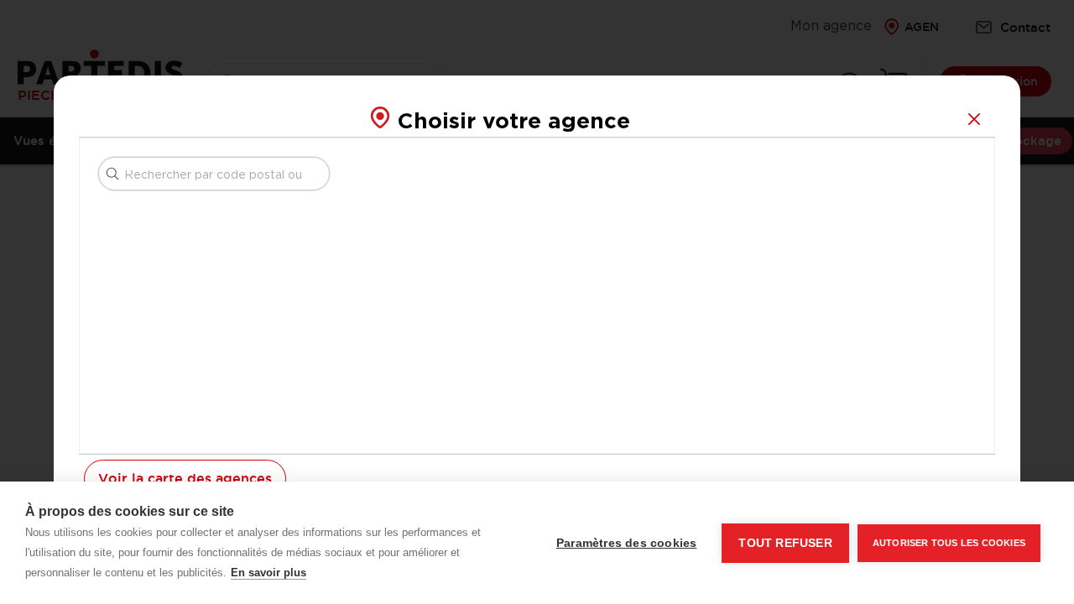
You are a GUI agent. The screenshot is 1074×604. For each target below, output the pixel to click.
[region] (688, 296)
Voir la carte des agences (185, 479)
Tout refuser (785, 543)
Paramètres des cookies (626, 543)
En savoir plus (268, 572)
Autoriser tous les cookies (949, 543)
